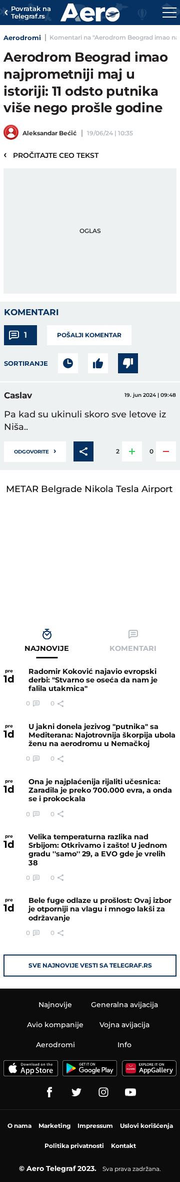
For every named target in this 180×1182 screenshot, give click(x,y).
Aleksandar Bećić (49, 133)
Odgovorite (35, 450)
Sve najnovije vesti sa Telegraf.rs (90, 965)
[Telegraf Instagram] (104, 1092)
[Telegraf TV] (130, 1092)
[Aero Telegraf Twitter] (76, 1092)
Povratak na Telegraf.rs (31, 13)
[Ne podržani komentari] (128, 363)
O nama (20, 1125)
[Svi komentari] (68, 363)
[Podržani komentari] (98, 363)
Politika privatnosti (74, 1145)
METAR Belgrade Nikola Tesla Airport (89, 489)
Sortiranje (26, 363)
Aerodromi (22, 38)
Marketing (54, 1125)
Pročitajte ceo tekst (51, 154)
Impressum (95, 1125)
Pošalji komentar (89, 335)
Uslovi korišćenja (146, 1125)
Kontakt (123, 1145)
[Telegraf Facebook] (50, 1092)
